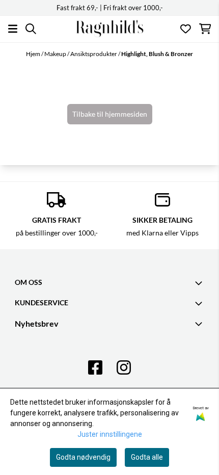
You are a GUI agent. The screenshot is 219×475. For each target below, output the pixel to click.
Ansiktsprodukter (94, 54)
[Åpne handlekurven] (205, 28)
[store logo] (109, 28)
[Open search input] (30, 28)
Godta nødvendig (83, 457)
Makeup (55, 54)
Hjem (33, 54)
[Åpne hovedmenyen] (12, 28)
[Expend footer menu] (200, 303)
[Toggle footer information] (200, 283)
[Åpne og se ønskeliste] (185, 28)
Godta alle (147, 457)
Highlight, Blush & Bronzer (157, 54)
